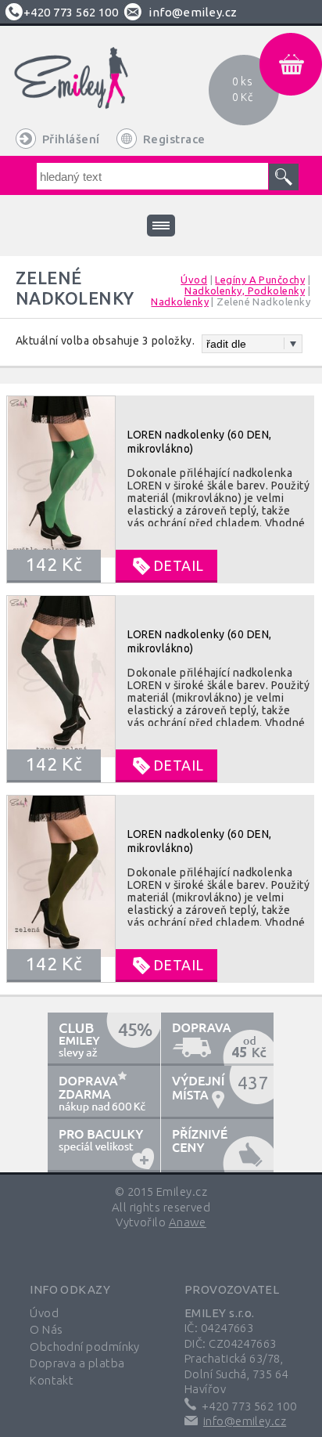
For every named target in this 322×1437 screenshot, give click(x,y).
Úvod (44, 1313)
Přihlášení (71, 139)
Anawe (187, 1222)
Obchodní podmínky (85, 1346)
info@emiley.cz (192, 12)
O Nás (46, 1329)
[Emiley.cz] (89, 88)
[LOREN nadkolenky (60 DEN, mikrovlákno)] (159, 489)
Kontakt (51, 1380)
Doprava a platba (77, 1363)
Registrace (174, 139)
